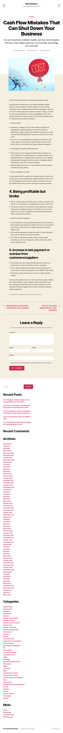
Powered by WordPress (27, 728)
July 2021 (6, 547)
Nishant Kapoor (21, 50)
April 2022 (6, 526)
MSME (5, 666)
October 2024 (7, 458)
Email (34, 347)
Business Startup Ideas (10, 629)
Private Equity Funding (10, 675)
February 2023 (8, 503)
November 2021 (8, 537)
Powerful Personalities (10, 673)
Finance (31, 16)
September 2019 (8, 588)
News (5, 671)
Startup (5, 687)
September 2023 (8, 487)
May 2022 (6, 524)
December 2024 (8, 453)
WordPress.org (8, 717)
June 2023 (6, 494)
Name (11, 347)
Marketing (6, 659)
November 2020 (8, 565)
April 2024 (6, 471)
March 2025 (7, 451)
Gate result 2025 (8, 639)
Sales (5, 680)
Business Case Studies (10, 618)
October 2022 (7, 512)
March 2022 (7, 528)
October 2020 (7, 567)
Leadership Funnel (9, 655)
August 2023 (7, 489)
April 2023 (6, 499)
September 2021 (8, 542)
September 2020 (8, 569)
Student (5, 691)
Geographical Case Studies (12, 641)
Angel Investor (8, 607)
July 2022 (6, 519)
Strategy (6, 689)
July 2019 (6, 592)
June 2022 (6, 521)
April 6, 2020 (33, 50)
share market (7, 682)
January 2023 (7, 505)
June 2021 (6, 549)
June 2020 (6, 576)
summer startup (8, 693)
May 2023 (6, 496)
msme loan (6, 668)
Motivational (7, 664)
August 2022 (7, 517)
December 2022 (8, 508)
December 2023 (8, 480)
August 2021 (7, 544)
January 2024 (7, 478)
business (6, 616)
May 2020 (6, 579)
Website (11, 355)
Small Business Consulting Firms (14, 684)
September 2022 (8, 515)
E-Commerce (7, 632)
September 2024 (8, 460)
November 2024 (8, 455)
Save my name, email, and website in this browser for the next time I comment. (31, 363)
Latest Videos (7, 650)
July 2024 (6, 464)
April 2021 (6, 553)
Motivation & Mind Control (11, 661)
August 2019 (7, 590)
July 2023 (6, 492)
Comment (12, 332)
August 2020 (7, 572)
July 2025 (6, 446)
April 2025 (6, 448)
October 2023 (7, 485)
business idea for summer (11, 623)
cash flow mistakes (36, 294)
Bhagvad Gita (7, 609)
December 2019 (8, 585)
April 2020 (6, 581)
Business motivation (10, 627)
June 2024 (6, 467)
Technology (7, 696)
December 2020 (8, 563)
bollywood (6, 611)
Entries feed (7, 712)
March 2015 (7, 595)
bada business (15, 294)
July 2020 (6, 574)
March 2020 (7, 583)
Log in (5, 710)
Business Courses (9, 620)
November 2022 (8, 510)
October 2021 (7, 540)
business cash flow (25, 294)
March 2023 (7, 501)
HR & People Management (11, 645)
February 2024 (8, 476)
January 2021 (7, 560)
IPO (4, 648)
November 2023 (8, 483)
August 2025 (7, 444)
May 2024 (6, 469)
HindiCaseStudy (8, 643)
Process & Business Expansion (13, 677)
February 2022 (8, 531)
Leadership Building (9, 652)
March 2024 (7, 474)
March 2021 (7, 556)
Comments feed (8, 714)
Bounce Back (7, 613)
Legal (5, 657)
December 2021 (8, 535)
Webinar (6, 698)
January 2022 (7, 533)
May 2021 (6, 551)
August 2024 (7, 462)
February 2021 (8, 558)
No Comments (46, 50)
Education (6, 634)
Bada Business (31, 4)
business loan (7, 625)
